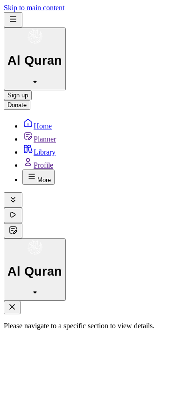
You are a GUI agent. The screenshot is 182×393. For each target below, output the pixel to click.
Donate (17, 105)
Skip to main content (34, 8)
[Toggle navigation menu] (13, 19)
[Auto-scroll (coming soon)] (13, 200)
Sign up (17, 95)
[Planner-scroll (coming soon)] (13, 230)
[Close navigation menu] (12, 307)
